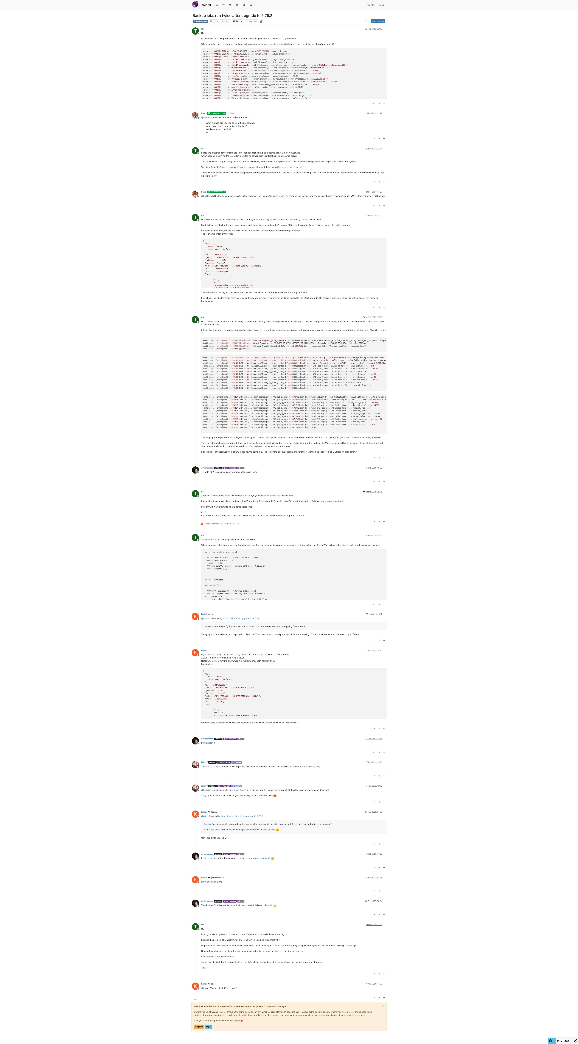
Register (199, 1026)
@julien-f (214, 812)
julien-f (204, 762)
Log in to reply (378, 21)
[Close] (382, 1006)
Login (208, 1026)
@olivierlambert (217, 877)
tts (202, 29)
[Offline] (196, 115)
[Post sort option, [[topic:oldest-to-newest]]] (365, 21)
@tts (231, 113)
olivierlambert (207, 468)
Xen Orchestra (201, 21)
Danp (203, 113)
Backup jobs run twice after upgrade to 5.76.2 (236, 618)
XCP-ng (206, 4)
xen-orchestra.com (258, 858)
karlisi (204, 614)
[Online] (196, 470)
